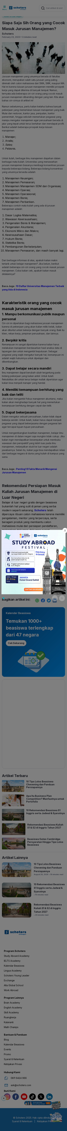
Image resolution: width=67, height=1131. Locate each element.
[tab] (3, 598)
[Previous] (55, 598)
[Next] (62, 598)
